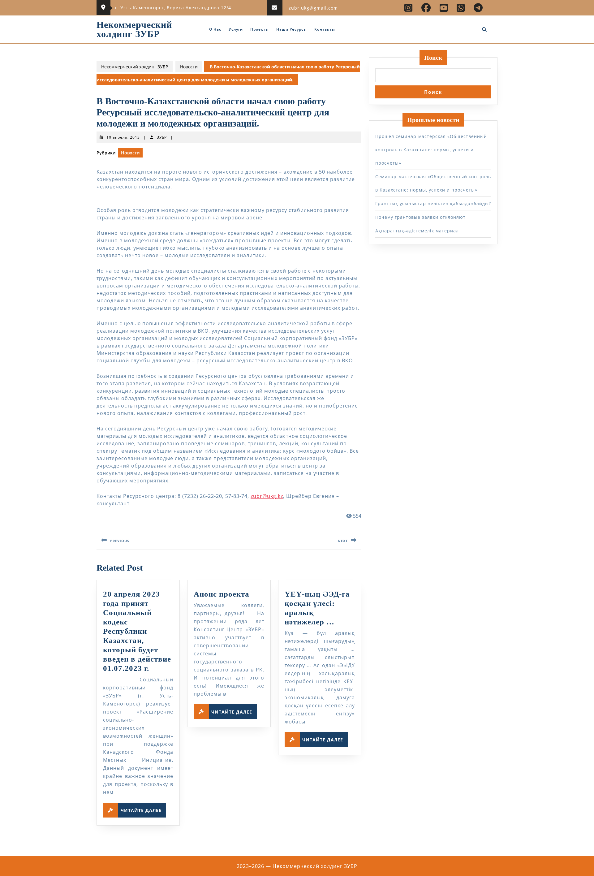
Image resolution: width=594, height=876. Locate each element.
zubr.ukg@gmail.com (313, 8)
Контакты (324, 29)
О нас (215, 29)
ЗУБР (162, 137)
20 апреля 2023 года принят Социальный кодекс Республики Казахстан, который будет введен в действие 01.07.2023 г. (137, 631)
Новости (189, 67)
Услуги (236, 29)
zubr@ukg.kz (267, 496)
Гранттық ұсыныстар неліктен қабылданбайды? (433, 203)
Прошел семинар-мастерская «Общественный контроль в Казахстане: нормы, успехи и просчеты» (431, 149)
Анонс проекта (221, 594)
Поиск (433, 57)
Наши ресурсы (291, 29)
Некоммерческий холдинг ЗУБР (134, 29)
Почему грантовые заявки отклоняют (420, 217)
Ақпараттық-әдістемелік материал (417, 231)
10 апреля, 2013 (123, 137)
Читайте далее (143, 809)
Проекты (259, 29)
